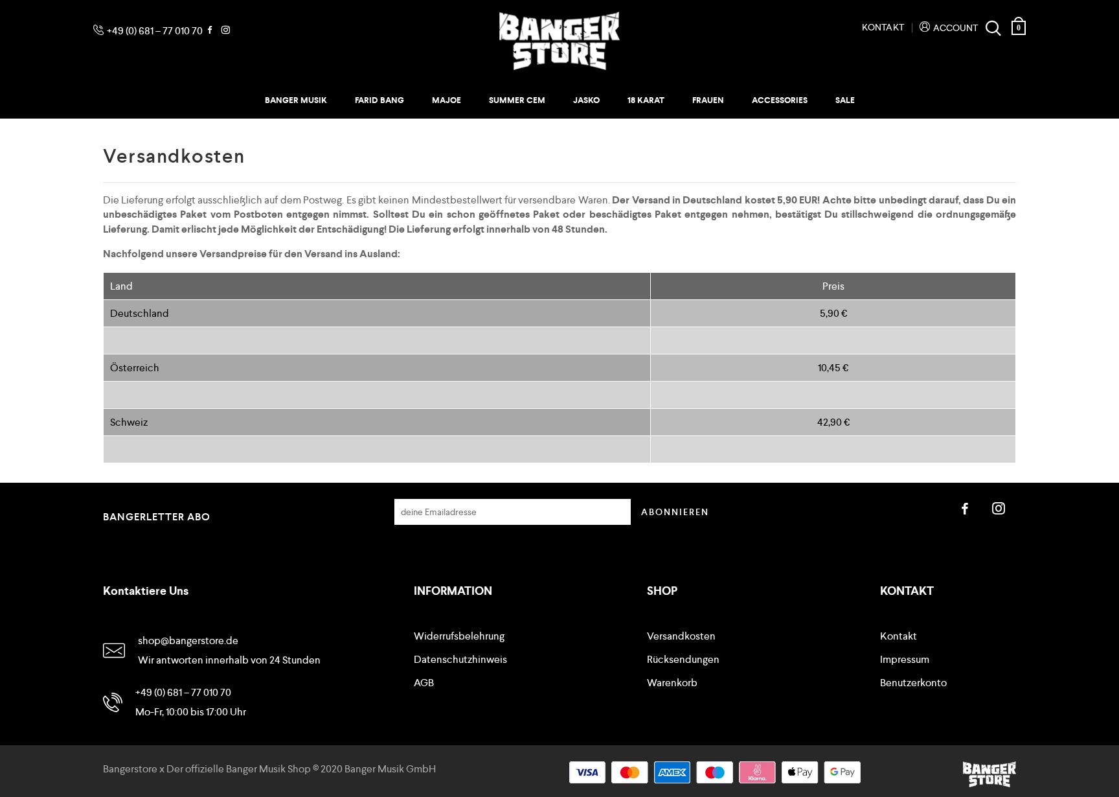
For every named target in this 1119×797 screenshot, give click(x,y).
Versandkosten (681, 636)
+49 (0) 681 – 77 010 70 (155, 31)
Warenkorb (672, 683)
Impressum (904, 659)
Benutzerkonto (913, 683)
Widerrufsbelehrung (459, 636)
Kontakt (883, 27)
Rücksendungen (683, 659)
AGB (424, 683)
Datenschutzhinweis (460, 659)
